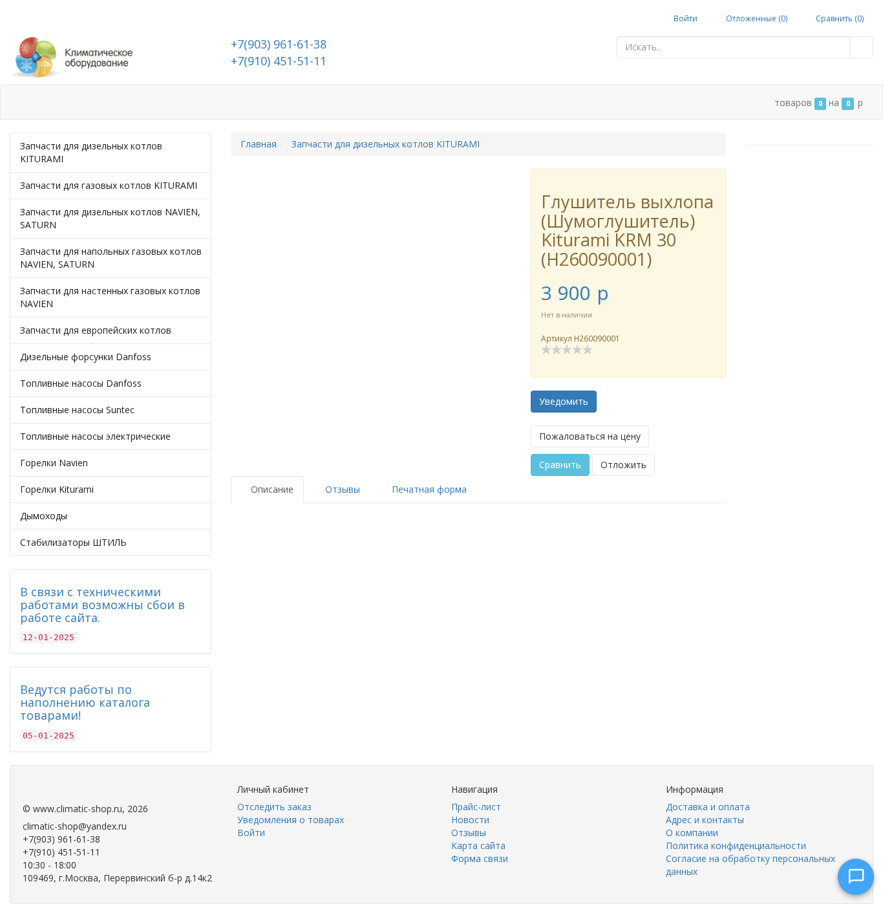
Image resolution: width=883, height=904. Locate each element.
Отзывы (468, 832)
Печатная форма (428, 489)
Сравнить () (839, 18)
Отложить (623, 464)
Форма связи (479, 858)
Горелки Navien (54, 463)
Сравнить (560, 464)
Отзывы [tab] (341, 489)
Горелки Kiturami (57, 489)
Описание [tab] (270, 489)
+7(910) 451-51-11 (278, 61)
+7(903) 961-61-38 (278, 44)
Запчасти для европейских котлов (95, 330)
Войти (684, 18)
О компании (329, 102)
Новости (470, 819)
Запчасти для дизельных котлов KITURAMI (91, 152)
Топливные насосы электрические (95, 436)
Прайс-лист (476, 807)
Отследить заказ (274, 807)
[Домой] (23, 102)
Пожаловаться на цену (590, 436)
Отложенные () (755, 18)
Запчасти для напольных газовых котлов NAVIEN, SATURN (111, 257)
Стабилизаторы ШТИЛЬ (73, 542)
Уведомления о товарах (290, 819)
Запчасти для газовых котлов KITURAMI (108, 185)
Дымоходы (43, 516)
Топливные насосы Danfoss (81, 383)
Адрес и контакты (245, 102)
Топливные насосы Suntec (77, 410)
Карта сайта (478, 845)
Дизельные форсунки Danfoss (85, 356)
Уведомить (563, 401)
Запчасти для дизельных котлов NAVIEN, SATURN (110, 218)
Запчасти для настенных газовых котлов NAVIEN (110, 297)
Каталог (65, 102)
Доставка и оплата (144, 102)
